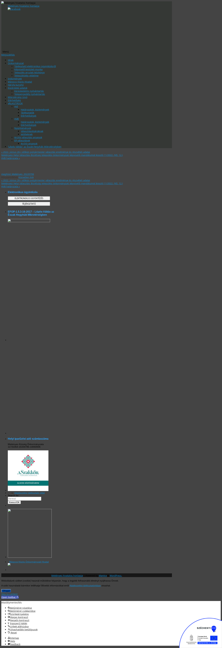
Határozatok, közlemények (35, 109)
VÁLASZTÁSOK (15, 103)
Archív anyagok (29, 143)
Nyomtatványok (22, 128)
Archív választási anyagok (28, 137)
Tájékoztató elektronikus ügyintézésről (35, 66)
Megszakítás (8, 54)
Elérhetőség (14, 100)
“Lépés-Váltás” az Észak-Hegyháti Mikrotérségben (34, 146)
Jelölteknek (27, 134)
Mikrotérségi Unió (17, 97)
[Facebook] (14, 9)
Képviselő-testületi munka (28, 69)
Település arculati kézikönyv (29, 72)
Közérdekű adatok (17, 87)
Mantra (103, 575)
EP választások (22, 140)
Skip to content (9, 594)
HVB (16, 118)
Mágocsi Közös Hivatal (20, 81)
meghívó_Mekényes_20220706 (17, 174)
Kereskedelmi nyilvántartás (29, 91)
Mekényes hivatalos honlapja (23, 5)
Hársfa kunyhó (16, 84)
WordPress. (116, 575)
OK (14, 502)
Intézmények (15, 78)
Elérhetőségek (28, 115)
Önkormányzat (16, 63)
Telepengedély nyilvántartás (29, 94)
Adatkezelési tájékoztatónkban (85, 585)
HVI (16, 106)
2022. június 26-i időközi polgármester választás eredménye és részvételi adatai (45, 152)
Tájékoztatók (27, 112)
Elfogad (6, 591)
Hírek (10, 60)
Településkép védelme (26, 75)
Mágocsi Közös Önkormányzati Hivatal (29, 561)
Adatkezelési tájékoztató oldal (29, 493)
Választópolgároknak (32, 131)
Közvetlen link (26, 177)
